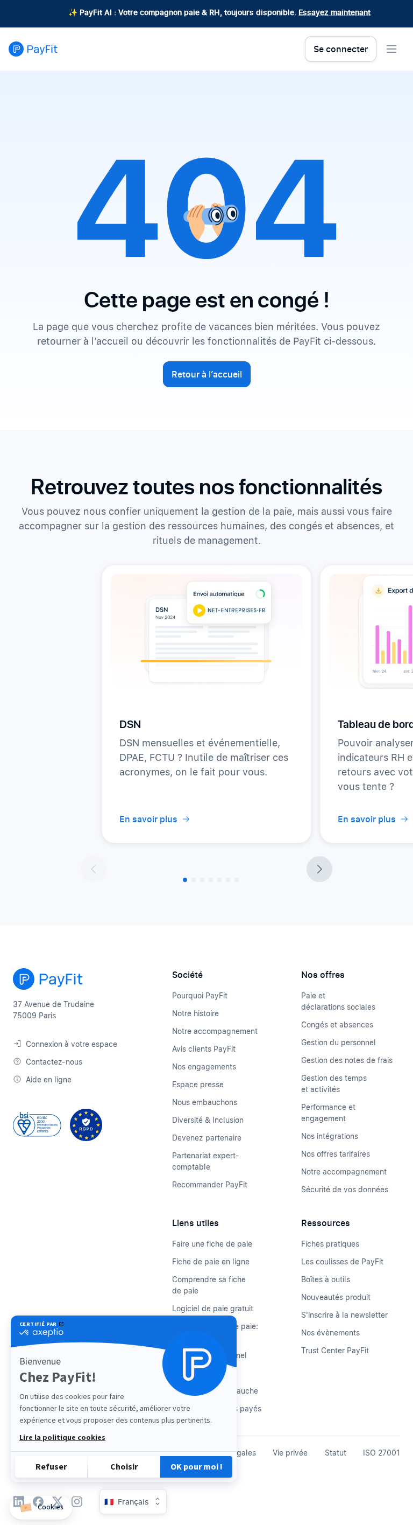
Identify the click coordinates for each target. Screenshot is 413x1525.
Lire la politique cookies (62, 1438)
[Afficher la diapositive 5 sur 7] (219, 880)
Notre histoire (195, 1013)
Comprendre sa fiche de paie (209, 1285)
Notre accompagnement (215, 1031)
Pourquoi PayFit (199, 995)
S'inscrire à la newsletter (344, 1315)
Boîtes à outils (325, 1279)
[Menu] (391, 49)
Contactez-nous (54, 1062)
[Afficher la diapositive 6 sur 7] (228, 880)
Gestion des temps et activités (334, 1083)
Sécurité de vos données (344, 1189)
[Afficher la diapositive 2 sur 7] (193, 880)
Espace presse (198, 1084)
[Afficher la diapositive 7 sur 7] (236, 880)
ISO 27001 (381, 1452)
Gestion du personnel (338, 1042)
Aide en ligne (49, 1079)
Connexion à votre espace (71, 1044)
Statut (335, 1452)
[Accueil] (33, 49)
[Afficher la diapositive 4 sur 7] (211, 880)
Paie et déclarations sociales (338, 1001)
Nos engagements (204, 1066)
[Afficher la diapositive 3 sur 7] (202, 880)
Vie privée (290, 1452)
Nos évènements (330, 1332)
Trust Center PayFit (335, 1350)
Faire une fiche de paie (212, 1244)
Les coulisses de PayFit (342, 1261)
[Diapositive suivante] (319, 869)
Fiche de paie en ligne (211, 1261)
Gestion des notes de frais (347, 1060)
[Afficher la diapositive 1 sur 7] (185, 880)
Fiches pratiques (330, 1244)
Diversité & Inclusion (208, 1120)
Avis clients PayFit (204, 1049)
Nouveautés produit (336, 1297)
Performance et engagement (328, 1112)
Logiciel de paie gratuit (212, 1308)
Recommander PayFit (209, 1184)
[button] (41, 1508)
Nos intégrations (329, 1136)
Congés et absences (337, 1024)
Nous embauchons (204, 1102)
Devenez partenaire (206, 1137)
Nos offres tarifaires (335, 1154)
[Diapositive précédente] (93, 869)
